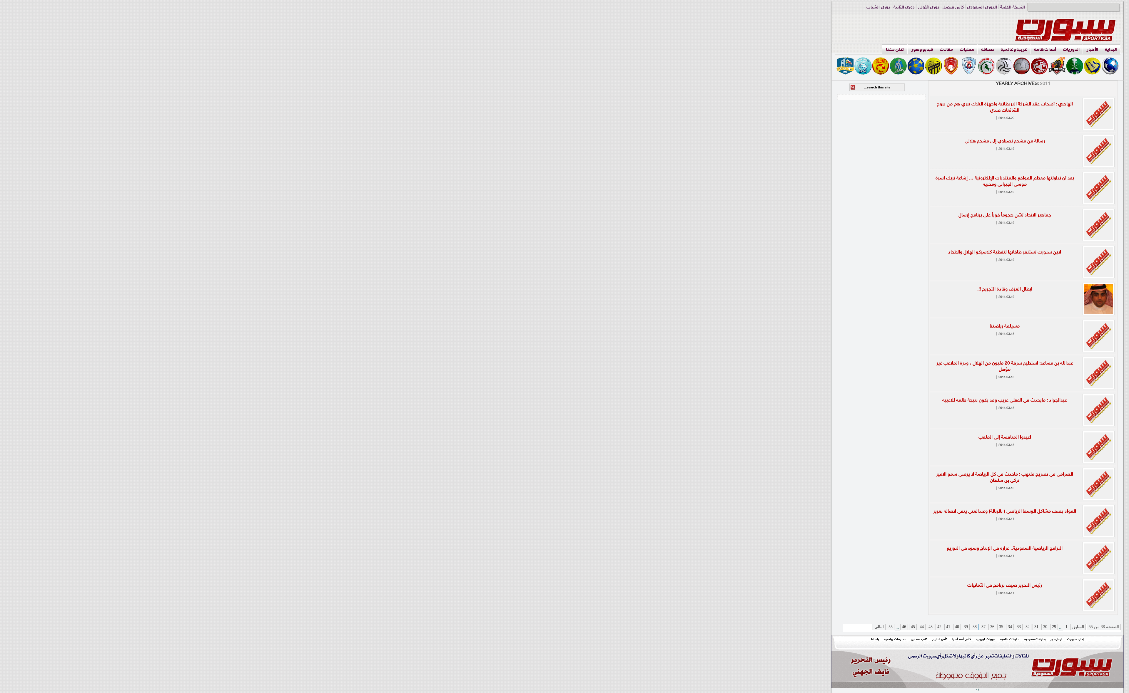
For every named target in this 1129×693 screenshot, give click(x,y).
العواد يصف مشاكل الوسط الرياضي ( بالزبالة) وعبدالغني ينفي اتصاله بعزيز (1004, 511)
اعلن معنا (895, 49)
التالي (879, 627)
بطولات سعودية (1035, 639)
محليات (967, 49)
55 (890, 627)
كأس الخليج (939, 639)
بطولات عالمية (1009, 639)
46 (904, 627)
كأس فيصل (953, 7)
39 (966, 627)
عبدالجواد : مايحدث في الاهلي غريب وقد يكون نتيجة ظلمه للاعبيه (1004, 400)
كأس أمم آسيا (961, 639)
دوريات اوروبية (985, 639)
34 (1010, 627)
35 (1001, 627)
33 (1019, 627)
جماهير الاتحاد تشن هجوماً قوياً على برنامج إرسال (1004, 215)
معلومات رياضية (895, 639)
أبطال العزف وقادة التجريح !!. (1004, 289)
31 (1036, 627)
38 (975, 627)
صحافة (987, 49)
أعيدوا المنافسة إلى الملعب (1004, 437)
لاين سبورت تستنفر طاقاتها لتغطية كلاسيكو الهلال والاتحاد (1004, 252)
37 (983, 627)
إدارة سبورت (1075, 639)
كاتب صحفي (919, 639)
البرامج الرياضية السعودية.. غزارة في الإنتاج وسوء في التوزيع (1005, 548)
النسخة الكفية (1012, 7)
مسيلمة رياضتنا (1005, 326)
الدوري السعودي (982, 7)
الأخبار (1092, 49)
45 (913, 627)
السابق (1078, 627)
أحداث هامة (1045, 49)
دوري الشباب (878, 7)
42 (939, 627)
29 (1054, 627)
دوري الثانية (904, 7)
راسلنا (875, 639)
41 (948, 627)
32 (1028, 627)
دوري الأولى (928, 7)
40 (957, 627)
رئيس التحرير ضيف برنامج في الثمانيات (1004, 585)
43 (930, 627)
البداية (1111, 49)
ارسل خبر (1056, 639)
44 (922, 627)
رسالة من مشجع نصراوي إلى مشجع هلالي (1005, 141)
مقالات (946, 49)
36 (992, 627)
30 (1045, 627)
